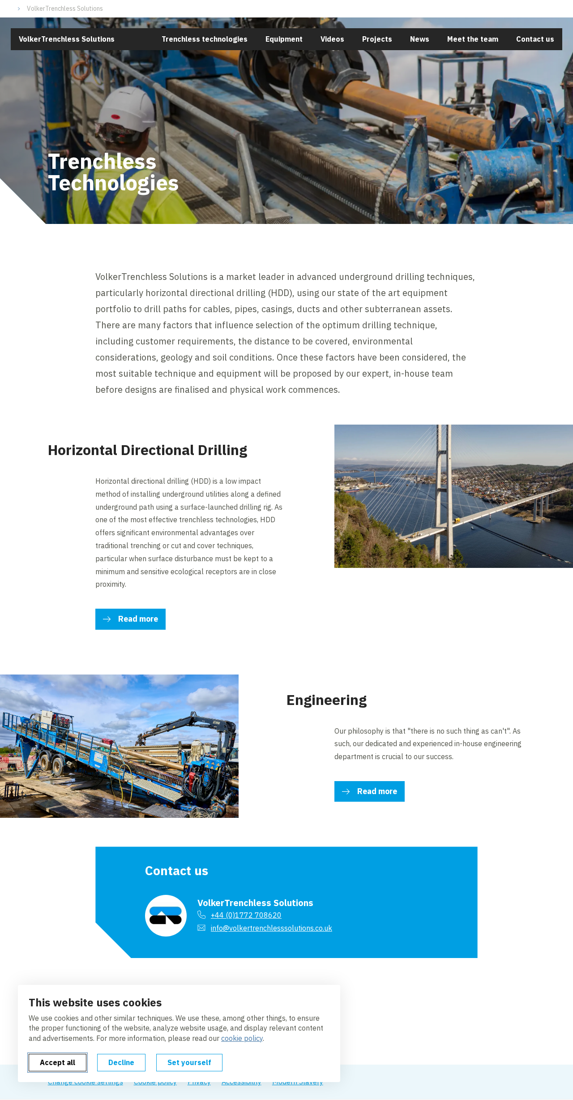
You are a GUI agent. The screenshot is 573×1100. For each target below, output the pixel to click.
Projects (377, 38)
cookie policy (242, 1038)
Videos (332, 38)
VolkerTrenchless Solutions (65, 8)
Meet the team (472, 38)
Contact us (535, 38)
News (419, 38)
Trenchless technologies (205, 38)
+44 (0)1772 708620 (246, 915)
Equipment (284, 38)
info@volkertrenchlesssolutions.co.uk (271, 928)
